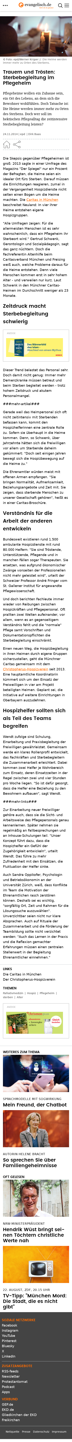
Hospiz (31, 993)
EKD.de (8, 1410)
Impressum (59, 1431)
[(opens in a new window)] (34, 347)
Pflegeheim (47, 993)
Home (6, 144)
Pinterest (9, 1341)
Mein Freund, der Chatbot (35, 1105)
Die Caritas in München (22, 974)
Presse (26, 1431)
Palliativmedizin (13, 993)
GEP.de (7, 1404)
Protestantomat (15, 1382)
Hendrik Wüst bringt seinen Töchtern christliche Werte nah (33, 1235)
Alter (20, 997)
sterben (8, 997)
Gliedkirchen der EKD (19, 1415)
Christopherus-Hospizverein (25, 669)
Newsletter (11, 1376)
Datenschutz (41, 1431)
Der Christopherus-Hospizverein (29, 979)
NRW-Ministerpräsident (24, 1223)
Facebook (9, 1325)
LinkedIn (8, 1356)
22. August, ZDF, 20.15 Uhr (26, 1290)
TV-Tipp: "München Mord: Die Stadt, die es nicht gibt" (35, 1301)
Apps (6, 1392)
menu (5, 5)
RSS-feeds (10, 1371)
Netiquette (12, 1431)
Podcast (8, 1387)
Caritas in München (42, 200)
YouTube (8, 1336)
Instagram (10, 1330)
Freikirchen (11, 1420)
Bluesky (8, 1346)
